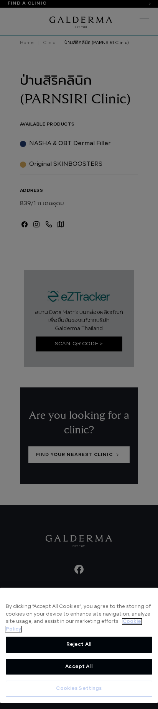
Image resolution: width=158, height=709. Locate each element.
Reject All (79, 644)
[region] (79, 645)
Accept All (78, 666)
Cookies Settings (79, 688)
